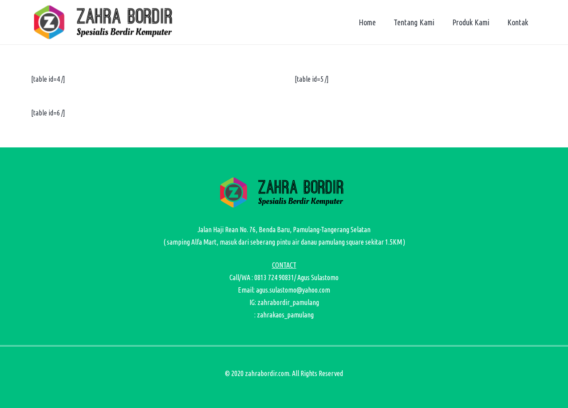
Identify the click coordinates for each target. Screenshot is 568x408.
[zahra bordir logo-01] (105, 22)
